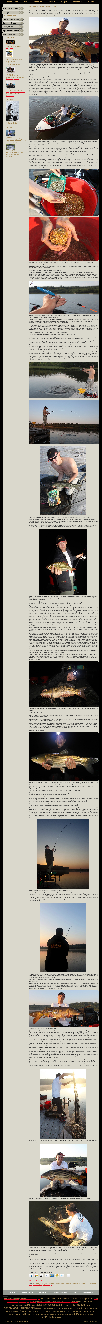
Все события (10, 96)
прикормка (68, 1283)
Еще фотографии (11, 123)
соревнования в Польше (20, 1314)
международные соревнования (45, 1304)
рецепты (25, 1311)
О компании (12, 2)
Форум (91, 2)
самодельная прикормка (61, 1311)
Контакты (77, 2)
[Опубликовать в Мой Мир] (52, 1277)
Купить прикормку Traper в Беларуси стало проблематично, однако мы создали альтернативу (15, 62)
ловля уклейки (57, 1302)
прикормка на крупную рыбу (80, 1283)
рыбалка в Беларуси (41, 1311)
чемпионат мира (87, 1314)
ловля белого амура (39, 1283)
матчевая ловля (59, 1283)
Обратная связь (88, 1292)
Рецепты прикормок (33, 2)
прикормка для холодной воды (72, 1308)
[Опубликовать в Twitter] (62, 1277)
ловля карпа (50, 1283)
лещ (96, 1299)
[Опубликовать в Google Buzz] (36, 1277)
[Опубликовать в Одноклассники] (57, 1277)
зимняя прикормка (62, 1298)
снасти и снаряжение (83, 1311)
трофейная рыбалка (41, 1285)
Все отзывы (9, 156)
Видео (64, 2)
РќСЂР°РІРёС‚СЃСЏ (35, 1280)
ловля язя (74, 1302)
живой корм (45, 1299)
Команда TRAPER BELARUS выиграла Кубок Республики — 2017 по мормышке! (16, 77)
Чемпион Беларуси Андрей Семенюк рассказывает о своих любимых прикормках (16, 140)
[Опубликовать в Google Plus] (41, 1277)
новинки (68, 1305)
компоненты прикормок (83, 1299)
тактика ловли (39, 1314)
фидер (50, 1285)
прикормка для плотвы (46, 1308)
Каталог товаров (27, 1292)
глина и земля (32, 1299)
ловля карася (25, 1302)
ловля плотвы (45, 1302)
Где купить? (43, 1292)
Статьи (52, 2)
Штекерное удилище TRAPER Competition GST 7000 (15, 153)
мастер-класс (86, 1301)
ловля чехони (66, 1302)
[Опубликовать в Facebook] (31, 1277)
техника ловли (53, 1314)
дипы (38, 1299)
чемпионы (47, 1317)
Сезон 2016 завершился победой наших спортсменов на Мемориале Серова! (15, 91)
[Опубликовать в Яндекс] (68, 1277)
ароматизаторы (10, 1299)
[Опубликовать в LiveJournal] (47, 1277)
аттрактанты (22, 1299)
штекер (58, 1317)
